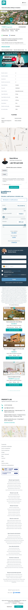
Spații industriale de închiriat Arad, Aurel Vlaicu (14, 567)
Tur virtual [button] (16, 318)
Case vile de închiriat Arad (14, 548)
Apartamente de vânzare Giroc (14, 488)
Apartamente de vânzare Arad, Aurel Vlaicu (14, 490)
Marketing (21, 603)
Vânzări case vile (14, 493)
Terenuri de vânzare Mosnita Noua (14, 509)
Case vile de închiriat (14, 546)
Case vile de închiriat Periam (14, 553)
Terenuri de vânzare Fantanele (14, 510)
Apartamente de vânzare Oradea (14, 485)
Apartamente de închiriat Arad (14, 535)
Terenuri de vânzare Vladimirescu (14, 515)
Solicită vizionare (14, 187)
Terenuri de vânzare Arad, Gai (14, 512)
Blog (2, 456)
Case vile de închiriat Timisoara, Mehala (14, 554)
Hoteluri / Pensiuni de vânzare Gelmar (14, 577)
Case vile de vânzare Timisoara (14, 496)
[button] (2, 17)
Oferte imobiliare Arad (6, 49)
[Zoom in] (26, 148)
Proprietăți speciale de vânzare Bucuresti (14, 574)
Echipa (2, 452)
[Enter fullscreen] (26, 129)
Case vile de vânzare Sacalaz (14, 502)
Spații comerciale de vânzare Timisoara (14, 523)
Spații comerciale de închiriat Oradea (14, 562)
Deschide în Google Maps (9, 422)
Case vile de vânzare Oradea (14, 497)
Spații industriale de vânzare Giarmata (14, 528)
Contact (3, 458)
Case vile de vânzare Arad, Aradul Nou (14, 499)
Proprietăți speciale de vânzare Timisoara (14, 576)
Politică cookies (4, 463)
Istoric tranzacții (5, 454)
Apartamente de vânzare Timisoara (14, 483)
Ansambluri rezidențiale (6, 446)
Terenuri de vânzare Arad (14, 507)
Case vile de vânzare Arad (14, 494)
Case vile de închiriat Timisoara (14, 549)
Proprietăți (3, 444)
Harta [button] (25, 22)
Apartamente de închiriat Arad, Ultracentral (14, 538)
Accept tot (19, 606)
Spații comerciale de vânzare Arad (14, 520)
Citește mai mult (5, 46)
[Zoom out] (26, 150)
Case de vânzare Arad (19, 49)
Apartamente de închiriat (14, 533)
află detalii (16, 600)
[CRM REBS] (16, 592)
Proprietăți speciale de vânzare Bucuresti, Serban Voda (14, 579)
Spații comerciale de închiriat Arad (14, 561)
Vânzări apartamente (14, 480)
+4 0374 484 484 (8, 405)
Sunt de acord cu (12, 184)
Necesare (8, 603)
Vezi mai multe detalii (14, 330)
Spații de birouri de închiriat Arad (14, 564)
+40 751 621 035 (16, 163)
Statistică (15, 603)
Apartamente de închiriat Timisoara (14, 543)
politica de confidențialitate (16, 184)
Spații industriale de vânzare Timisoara (14, 525)
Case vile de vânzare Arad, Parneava (14, 501)
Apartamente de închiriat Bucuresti (14, 537)
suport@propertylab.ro (9, 408)
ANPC (2, 461)
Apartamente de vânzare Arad (14, 481)
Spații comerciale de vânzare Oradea (14, 526)
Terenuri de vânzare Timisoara (14, 514)
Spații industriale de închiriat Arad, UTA (14, 565)
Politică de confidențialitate (7, 465)
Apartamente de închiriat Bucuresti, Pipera (14, 541)
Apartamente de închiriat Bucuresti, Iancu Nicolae (14, 540)
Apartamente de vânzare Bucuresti (14, 486)
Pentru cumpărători (5, 448)
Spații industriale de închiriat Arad (14, 559)
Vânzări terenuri (14, 505)
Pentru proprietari (5, 450)
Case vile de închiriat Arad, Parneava (14, 551)
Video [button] (20, 22)
